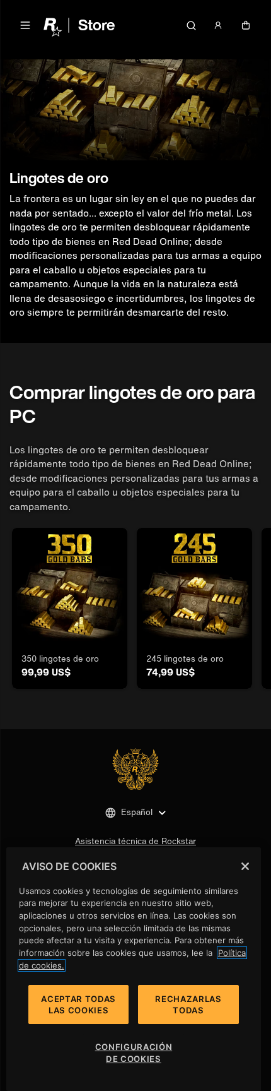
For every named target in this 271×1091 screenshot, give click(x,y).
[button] (25, 25)
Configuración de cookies (134, 1052)
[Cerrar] (245, 866)
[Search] (191, 25)
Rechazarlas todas (188, 1004)
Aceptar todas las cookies (78, 1004)
